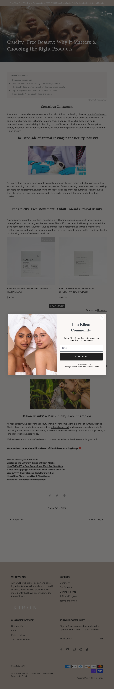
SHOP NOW (81, 356)
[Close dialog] (102, 317)
